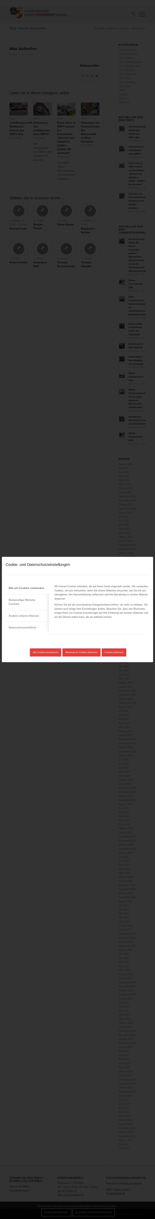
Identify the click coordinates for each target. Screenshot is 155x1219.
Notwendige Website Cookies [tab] (22, 601)
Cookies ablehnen (114, 652)
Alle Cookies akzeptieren (45, 652)
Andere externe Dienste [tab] (24, 615)
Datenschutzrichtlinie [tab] (22, 627)
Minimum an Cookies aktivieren (81, 652)
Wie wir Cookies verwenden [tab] (26, 587)
